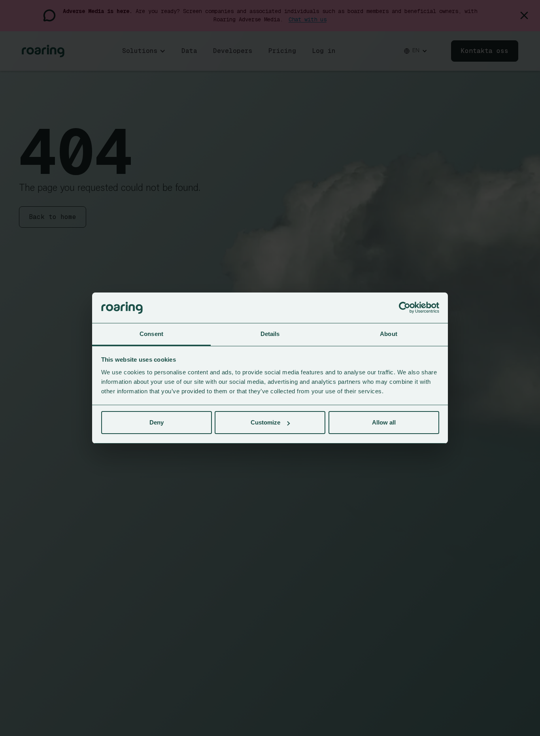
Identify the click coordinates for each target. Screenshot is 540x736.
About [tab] (388, 333)
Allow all (384, 422)
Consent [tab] (151, 333)
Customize (265, 422)
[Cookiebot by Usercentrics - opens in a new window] (404, 308)
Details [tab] (270, 333)
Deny (156, 422)
